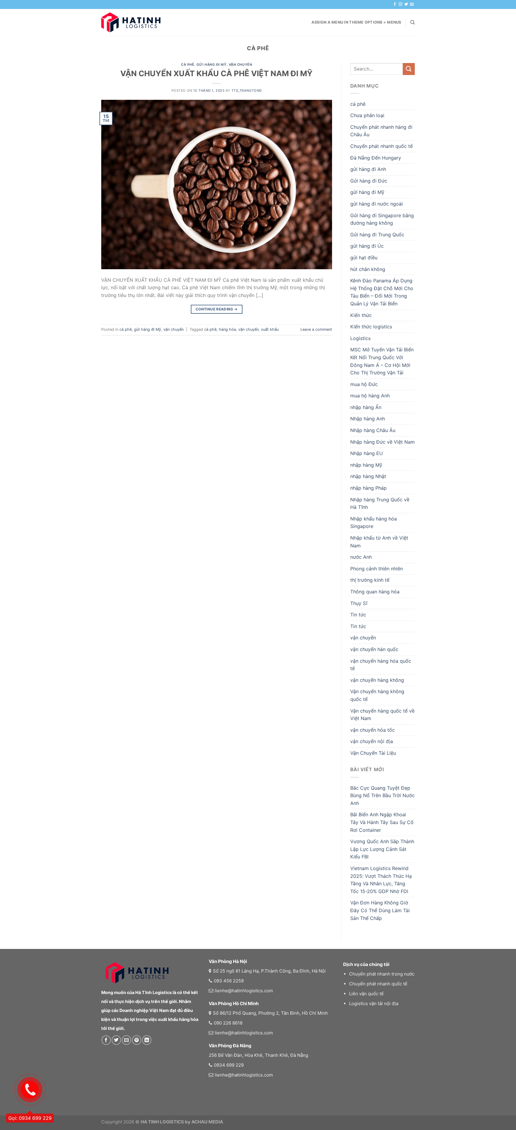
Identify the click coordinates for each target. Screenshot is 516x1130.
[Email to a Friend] (126, 1040)
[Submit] (409, 69)
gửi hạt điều (363, 258)
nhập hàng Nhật (368, 476)
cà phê (187, 64)
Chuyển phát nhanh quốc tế (381, 146)
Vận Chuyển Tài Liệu (373, 753)
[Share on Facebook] (106, 1040)
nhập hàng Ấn (365, 407)
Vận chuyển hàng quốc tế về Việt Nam (382, 715)
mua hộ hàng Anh (370, 396)
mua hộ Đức (364, 384)
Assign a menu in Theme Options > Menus (356, 22)
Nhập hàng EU (366, 453)
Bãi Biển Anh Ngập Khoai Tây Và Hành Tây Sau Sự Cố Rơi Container (382, 822)
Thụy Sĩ (358, 603)
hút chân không (367, 269)
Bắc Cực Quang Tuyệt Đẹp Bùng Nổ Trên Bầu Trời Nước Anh (382, 795)
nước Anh (361, 557)
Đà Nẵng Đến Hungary (375, 158)
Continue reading (217, 309)
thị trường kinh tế (369, 580)
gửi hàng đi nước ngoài (376, 204)
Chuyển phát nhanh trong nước (381, 974)
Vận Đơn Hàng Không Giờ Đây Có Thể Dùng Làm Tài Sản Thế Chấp (380, 910)
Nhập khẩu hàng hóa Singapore (373, 522)
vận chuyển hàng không (377, 680)
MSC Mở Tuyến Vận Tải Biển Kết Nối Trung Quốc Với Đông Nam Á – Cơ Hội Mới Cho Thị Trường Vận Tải (382, 361)
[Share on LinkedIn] (146, 1040)
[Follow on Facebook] (395, 4)
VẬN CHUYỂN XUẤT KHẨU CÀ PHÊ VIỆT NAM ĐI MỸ (216, 73)
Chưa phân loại (367, 115)
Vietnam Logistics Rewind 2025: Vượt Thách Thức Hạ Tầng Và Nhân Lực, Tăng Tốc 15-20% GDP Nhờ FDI (381, 879)
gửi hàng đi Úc (367, 246)
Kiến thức (361, 315)
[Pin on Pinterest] (136, 1040)
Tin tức (358, 615)
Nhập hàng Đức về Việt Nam (382, 442)
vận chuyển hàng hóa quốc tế (380, 665)
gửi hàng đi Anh (368, 169)
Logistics (360, 338)
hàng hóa (227, 329)
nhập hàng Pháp (368, 488)
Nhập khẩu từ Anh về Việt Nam (379, 542)
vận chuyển (240, 64)
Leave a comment (316, 329)
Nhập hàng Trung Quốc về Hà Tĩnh (379, 503)
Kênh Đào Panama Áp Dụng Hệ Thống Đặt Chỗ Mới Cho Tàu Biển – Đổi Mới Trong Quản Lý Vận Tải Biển (381, 292)
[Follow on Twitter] (406, 4)
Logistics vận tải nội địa (373, 1003)
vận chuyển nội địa (371, 741)
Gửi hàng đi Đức (368, 181)
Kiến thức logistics (371, 327)
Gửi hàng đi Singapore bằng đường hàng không (382, 219)
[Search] (412, 22)
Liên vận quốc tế (366, 993)
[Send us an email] (412, 4)
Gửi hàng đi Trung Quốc (377, 235)
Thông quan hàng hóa (375, 592)
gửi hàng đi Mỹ (211, 64)
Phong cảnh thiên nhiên (376, 569)
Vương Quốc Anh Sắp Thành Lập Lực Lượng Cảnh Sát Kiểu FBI (382, 849)
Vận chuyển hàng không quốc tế (377, 695)
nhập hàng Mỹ (366, 465)
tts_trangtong (246, 90)
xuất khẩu (270, 329)
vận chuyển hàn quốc (374, 649)
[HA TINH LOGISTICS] (131, 22)
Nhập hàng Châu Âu (372, 430)
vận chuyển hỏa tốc (372, 730)
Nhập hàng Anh (367, 419)
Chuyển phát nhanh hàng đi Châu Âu (381, 131)
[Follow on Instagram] (400, 4)
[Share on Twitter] (116, 1040)
